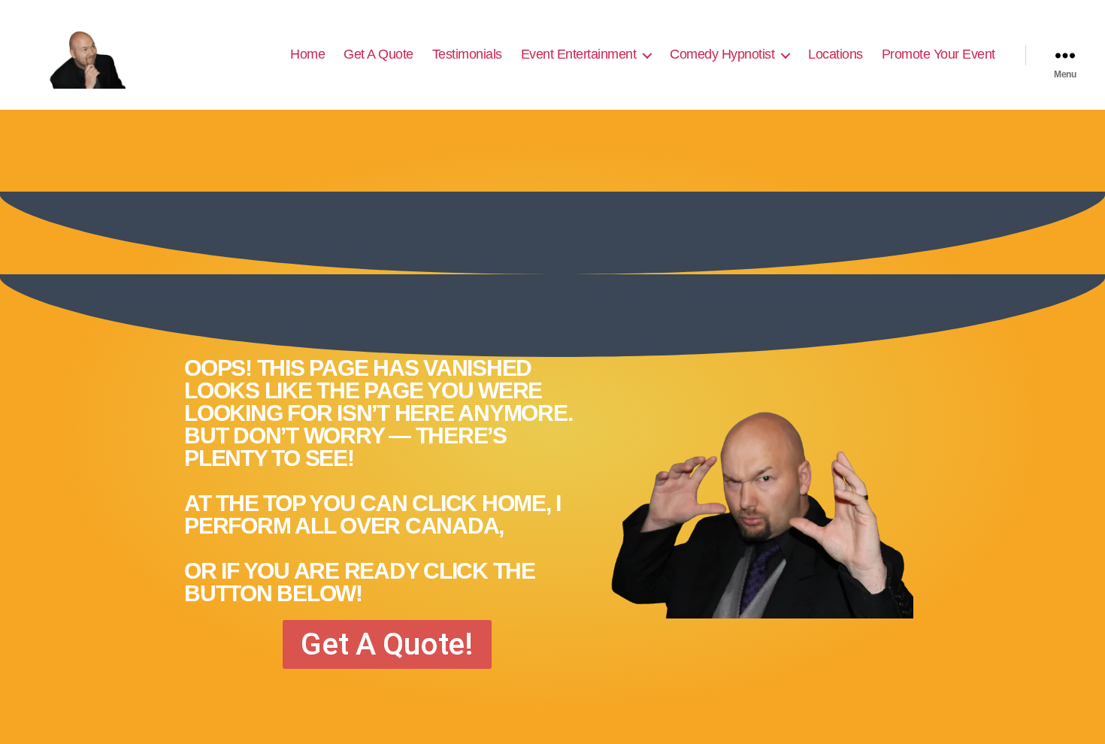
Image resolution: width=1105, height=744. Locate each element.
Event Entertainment (579, 54)
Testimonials (467, 54)
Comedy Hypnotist (722, 54)
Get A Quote (378, 54)
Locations (835, 54)
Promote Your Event (938, 54)
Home (307, 54)
